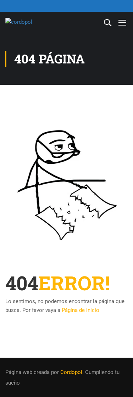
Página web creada (27, 372)
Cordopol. (72, 372)
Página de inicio (80, 310)
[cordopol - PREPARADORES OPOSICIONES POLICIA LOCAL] (28, 22)
